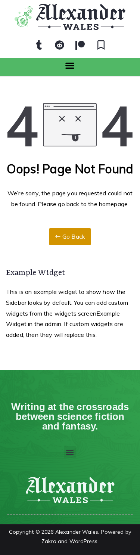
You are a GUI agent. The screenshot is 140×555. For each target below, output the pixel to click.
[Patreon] (80, 44)
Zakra (48, 541)
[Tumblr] (39, 44)
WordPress (83, 541)
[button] (70, 65)
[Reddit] (59, 44)
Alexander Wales (76, 531)
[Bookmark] (100, 44)
